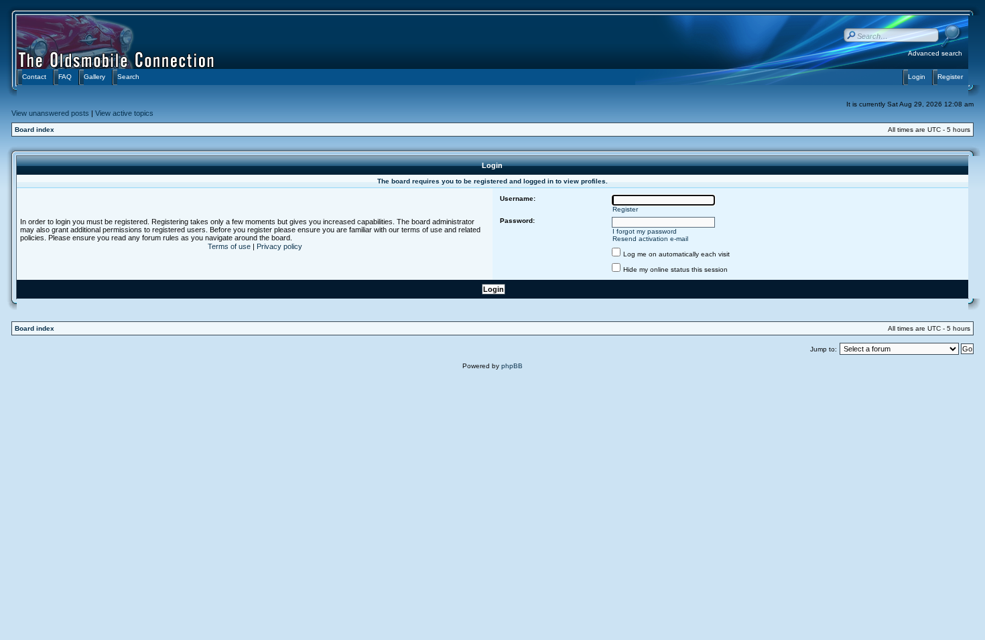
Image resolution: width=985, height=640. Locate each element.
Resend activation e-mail (650, 238)
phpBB (512, 366)
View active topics (124, 113)
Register (625, 209)
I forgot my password (644, 231)
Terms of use (229, 246)
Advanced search (935, 53)
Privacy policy (279, 246)
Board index (34, 129)
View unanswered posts (50, 113)
